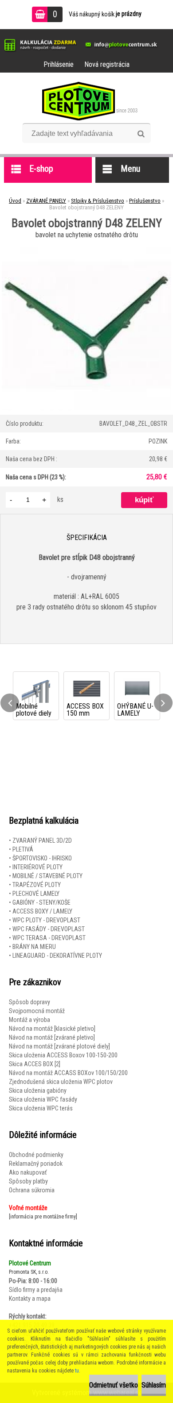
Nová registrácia (107, 64)
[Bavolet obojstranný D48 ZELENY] (86, 244)
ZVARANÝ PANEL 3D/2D (42, 840)
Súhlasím (154, 1385)
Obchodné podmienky (36, 1154)
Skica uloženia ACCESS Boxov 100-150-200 (63, 1055)
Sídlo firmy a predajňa (36, 1289)
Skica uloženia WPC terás (41, 1108)
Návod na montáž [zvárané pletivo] (52, 1037)
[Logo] (87, 101)
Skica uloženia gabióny (38, 1090)
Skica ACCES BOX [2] (34, 1064)
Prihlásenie (58, 64)
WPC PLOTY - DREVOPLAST (46, 920)
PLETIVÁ (22, 849)
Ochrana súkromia (32, 1190)
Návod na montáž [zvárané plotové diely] (59, 1046)
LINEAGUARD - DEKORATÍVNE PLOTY (57, 955)
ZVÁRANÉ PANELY (46, 200)
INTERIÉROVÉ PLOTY (37, 867)
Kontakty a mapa (30, 1298)
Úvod (15, 200)
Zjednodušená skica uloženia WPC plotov (61, 1081)
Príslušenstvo (145, 200)
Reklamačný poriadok (36, 1163)
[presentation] (9, 703)
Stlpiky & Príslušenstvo (97, 200)
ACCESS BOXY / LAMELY (42, 911)
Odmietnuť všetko (113, 1385)
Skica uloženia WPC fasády (43, 1099)
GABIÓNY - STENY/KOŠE (41, 902)
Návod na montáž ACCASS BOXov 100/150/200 (68, 1072)
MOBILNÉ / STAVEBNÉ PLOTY (47, 875)
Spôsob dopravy (29, 1002)
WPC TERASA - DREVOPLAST (49, 937)
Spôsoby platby (28, 1181)
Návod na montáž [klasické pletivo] (52, 1028)
